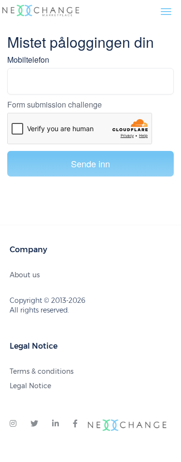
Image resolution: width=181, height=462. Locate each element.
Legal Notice (30, 385)
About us (25, 275)
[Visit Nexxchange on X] (34, 424)
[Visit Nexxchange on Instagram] (13, 424)
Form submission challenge (54, 104)
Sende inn (90, 163)
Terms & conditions (41, 371)
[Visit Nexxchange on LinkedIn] (55, 424)
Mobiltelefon (28, 59)
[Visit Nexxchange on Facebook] (75, 424)
